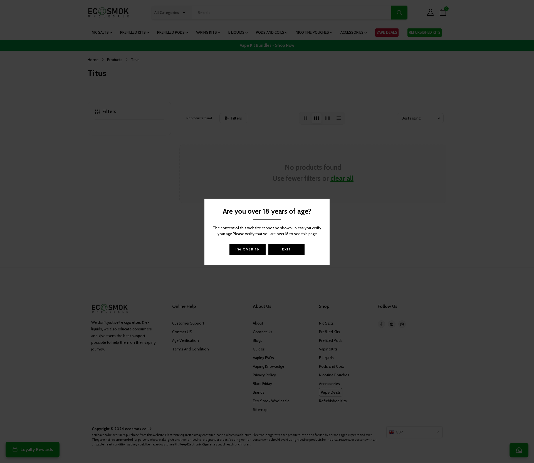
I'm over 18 (247, 249)
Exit (286, 249)
